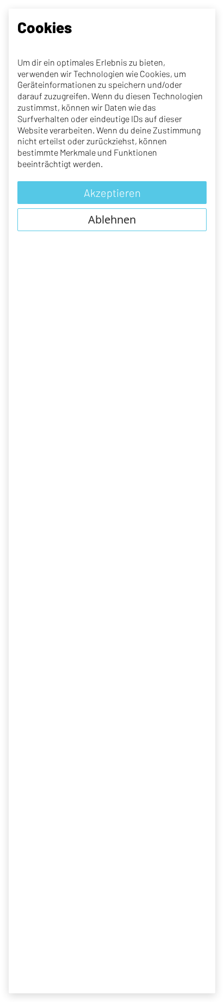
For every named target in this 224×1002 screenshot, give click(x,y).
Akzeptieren (112, 192)
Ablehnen (112, 219)
